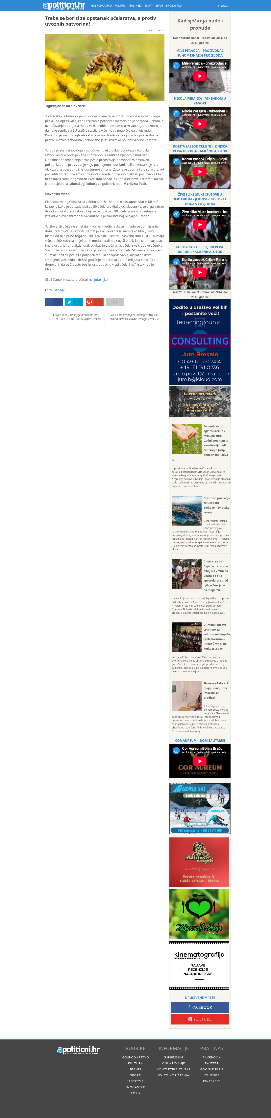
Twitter (212, 1063)
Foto (135, 1093)
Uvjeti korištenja (173, 1075)
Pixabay (58, 290)
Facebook (201, 1007)
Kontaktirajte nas (173, 1069)
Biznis (135, 1069)
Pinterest (211, 1081)
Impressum (174, 1057)
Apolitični (64, 5)
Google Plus (212, 1069)
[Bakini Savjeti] (199, 862)
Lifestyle (135, 1081)
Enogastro (135, 1087)
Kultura (135, 1063)
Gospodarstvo (135, 1057)
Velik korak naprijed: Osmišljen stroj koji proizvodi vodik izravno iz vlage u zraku (134, 317)
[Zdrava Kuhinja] (199, 914)
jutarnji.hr (101, 279)
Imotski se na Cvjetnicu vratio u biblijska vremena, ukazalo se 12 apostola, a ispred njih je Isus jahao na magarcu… (216, 575)
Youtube (202, 1019)
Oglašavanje (173, 1063)
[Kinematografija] (199, 965)
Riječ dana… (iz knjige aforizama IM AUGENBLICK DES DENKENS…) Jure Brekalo (75, 317)
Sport (135, 1075)
